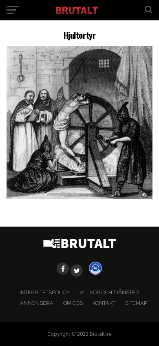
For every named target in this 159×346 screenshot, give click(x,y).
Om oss (73, 303)
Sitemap (136, 303)
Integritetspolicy (45, 292)
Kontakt (104, 303)
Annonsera (36, 303)
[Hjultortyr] (79, 197)
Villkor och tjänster (109, 292)
